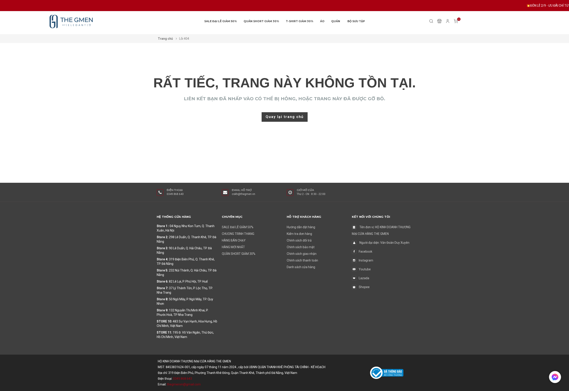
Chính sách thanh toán (302, 260)
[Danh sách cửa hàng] (439, 20)
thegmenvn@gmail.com (184, 384)
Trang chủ (166, 38)
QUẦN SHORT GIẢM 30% (261, 21)
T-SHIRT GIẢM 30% (299, 21)
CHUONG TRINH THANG (238, 234)
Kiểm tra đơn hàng (299, 234)
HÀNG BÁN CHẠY (234, 240)
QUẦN (335, 21)
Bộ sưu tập (356, 21)
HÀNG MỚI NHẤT (233, 247)
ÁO (322, 21)
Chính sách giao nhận (302, 253)
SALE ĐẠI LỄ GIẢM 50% (220, 21)
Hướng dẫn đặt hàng (301, 227)
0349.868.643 (182, 378)
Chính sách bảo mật (301, 247)
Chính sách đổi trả (299, 240)
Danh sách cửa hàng (301, 267)
